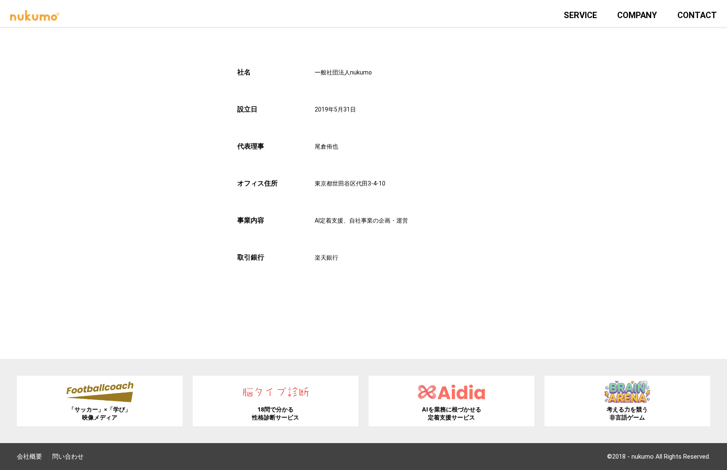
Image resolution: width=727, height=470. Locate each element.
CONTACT (697, 15)
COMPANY (637, 15)
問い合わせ (68, 456)
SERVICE (580, 15)
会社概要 (29, 456)
